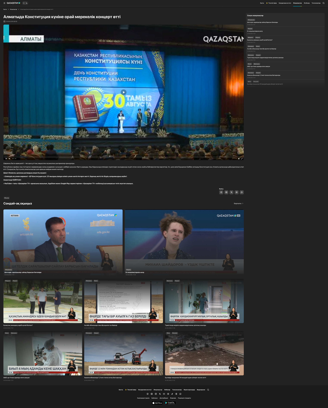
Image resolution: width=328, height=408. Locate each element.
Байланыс (155, 398)
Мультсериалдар (189, 390)
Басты (262, 3)
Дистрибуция (164, 398)
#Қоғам (6, 198)
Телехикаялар (316, 3)
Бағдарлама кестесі (285, 3)
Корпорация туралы (143, 398)
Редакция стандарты (184, 398)
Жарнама (173, 398)
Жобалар (307, 3)
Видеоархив (201, 390)
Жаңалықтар (297, 3)
